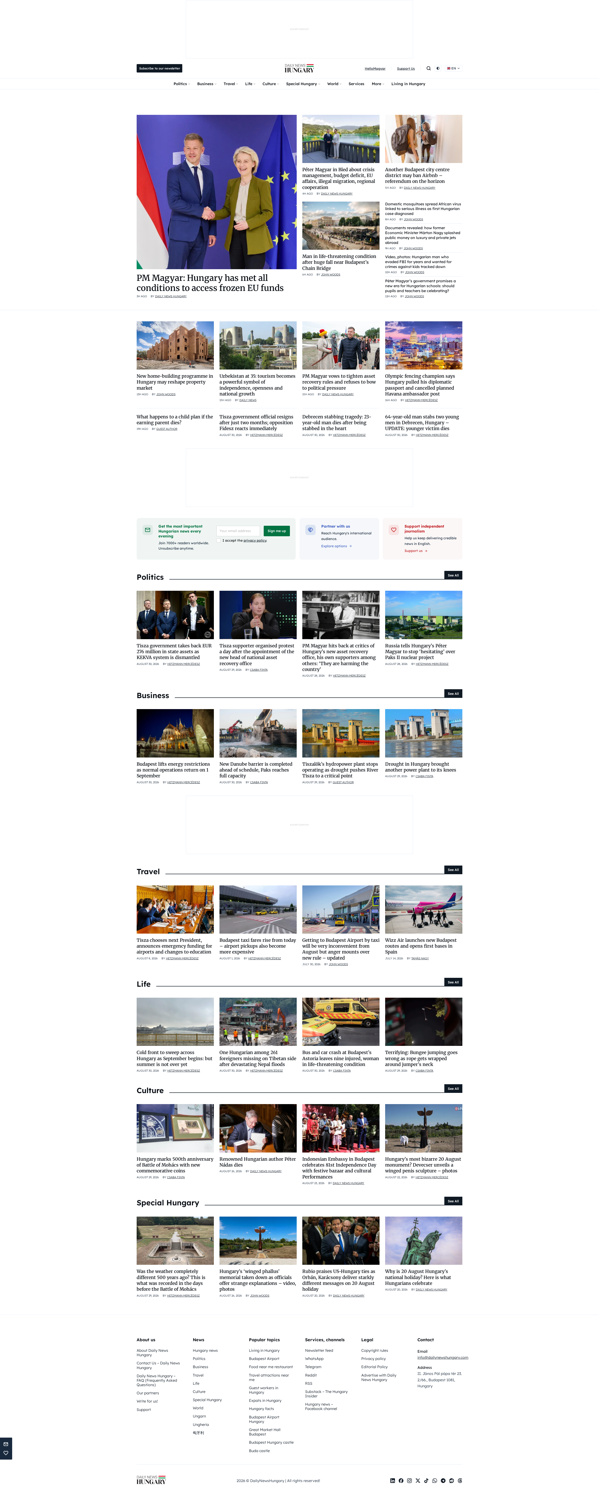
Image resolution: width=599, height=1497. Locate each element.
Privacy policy (373, 1358)
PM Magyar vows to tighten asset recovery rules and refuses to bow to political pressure (339, 382)
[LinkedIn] (392, 1480)
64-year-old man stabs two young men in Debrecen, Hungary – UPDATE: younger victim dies (422, 422)
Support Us (406, 68)
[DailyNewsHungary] (299, 68)
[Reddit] (451, 1480)
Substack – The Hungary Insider (326, 1393)
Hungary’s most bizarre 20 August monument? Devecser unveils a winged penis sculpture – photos (423, 1165)
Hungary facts (261, 1408)
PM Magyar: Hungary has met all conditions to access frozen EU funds (210, 283)
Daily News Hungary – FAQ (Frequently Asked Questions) (157, 1380)
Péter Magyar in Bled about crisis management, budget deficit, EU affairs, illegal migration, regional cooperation (338, 178)
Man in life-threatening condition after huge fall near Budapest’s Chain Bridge (339, 262)
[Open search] (428, 68)
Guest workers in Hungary (263, 1390)
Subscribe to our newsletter (159, 68)
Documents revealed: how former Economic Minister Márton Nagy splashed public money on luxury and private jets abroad (422, 235)
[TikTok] (426, 1480)
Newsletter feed (319, 1350)
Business (205, 83)
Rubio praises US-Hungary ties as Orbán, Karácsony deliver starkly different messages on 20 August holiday (338, 1280)
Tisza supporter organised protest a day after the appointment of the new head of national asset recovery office (256, 654)
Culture (269, 83)
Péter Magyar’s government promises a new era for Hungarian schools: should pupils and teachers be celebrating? (420, 286)
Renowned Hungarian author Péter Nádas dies (257, 1162)
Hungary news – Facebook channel (321, 1406)
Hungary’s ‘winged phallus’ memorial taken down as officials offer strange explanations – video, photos (257, 1280)
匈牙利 (198, 1432)
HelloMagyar (375, 68)
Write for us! (147, 1401)
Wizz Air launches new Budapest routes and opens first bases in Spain (421, 946)
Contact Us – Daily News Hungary (158, 1365)
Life (248, 83)
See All (453, 575)
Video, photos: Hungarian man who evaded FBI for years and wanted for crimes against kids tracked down (418, 261)
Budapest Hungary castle (271, 1442)
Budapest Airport (264, 1358)
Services (356, 83)
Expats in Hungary (265, 1400)
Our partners (148, 1393)
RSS (308, 1383)
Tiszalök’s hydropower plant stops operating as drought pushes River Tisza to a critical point (340, 770)
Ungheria (201, 1424)
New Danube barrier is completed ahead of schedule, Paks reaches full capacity (255, 770)
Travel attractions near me (269, 1377)
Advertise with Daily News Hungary (378, 1377)
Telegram (313, 1366)
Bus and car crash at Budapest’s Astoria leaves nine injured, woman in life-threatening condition (340, 1058)
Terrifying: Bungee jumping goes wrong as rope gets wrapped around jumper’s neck (421, 1058)
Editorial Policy (374, 1366)
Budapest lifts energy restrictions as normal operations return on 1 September (173, 770)
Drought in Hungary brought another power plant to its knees (420, 767)
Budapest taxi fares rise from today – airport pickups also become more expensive (257, 946)
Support (144, 1409)
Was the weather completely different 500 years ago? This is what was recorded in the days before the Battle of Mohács (171, 1280)
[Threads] (460, 1480)
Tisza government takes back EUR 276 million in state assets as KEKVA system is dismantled (174, 651)
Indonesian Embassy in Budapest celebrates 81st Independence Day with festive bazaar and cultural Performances (339, 1168)
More (376, 83)
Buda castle (259, 1450)
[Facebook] (401, 1480)
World (332, 83)
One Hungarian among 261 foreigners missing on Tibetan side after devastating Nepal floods (257, 1058)
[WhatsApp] (434, 1480)
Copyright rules (374, 1350)
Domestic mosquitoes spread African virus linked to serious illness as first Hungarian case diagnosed (423, 209)
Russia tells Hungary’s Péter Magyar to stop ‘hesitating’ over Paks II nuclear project (420, 651)
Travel (229, 83)
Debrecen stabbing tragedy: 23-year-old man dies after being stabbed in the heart (336, 422)
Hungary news (205, 1350)
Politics (180, 83)
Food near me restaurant (271, 1366)
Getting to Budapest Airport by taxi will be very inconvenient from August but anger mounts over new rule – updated (341, 949)
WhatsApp (314, 1358)
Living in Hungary (408, 83)
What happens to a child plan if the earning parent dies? (175, 419)
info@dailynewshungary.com (442, 1357)
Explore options (334, 546)
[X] (418, 1480)
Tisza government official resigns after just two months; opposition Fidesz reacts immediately (256, 422)
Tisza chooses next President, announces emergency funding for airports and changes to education (174, 946)
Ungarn (199, 1416)
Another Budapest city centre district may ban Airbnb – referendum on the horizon (417, 175)
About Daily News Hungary (152, 1352)
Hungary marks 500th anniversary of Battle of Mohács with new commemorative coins (175, 1165)
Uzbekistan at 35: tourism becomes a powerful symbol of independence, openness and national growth (257, 385)
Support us (414, 550)
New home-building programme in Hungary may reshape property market (175, 382)
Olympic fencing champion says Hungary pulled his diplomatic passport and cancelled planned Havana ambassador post (420, 385)
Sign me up (277, 531)
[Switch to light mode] (438, 68)
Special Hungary (301, 83)
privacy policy (255, 540)
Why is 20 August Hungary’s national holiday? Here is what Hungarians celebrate (418, 1277)
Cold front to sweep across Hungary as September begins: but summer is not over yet (174, 1058)
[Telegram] (443, 1480)
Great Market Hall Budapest (265, 1431)
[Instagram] (409, 1480)
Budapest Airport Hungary (264, 1419)
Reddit (311, 1375)
